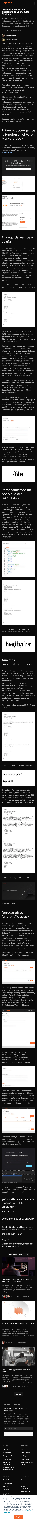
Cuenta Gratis (7, 1480)
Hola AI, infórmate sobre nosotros (8, 1468)
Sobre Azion (7, 1449)
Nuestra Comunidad (24, 1487)
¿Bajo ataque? (25, 1459)
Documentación (26, 1480)
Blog (22, 1449)
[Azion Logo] (7, 3)
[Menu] (33, 3)
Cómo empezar (8, 1483)
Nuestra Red (7, 1452)
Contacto (6, 1490)
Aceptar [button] (18, 1517)
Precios (5, 1486)
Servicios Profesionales (7, 1494)
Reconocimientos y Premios (27, 1463)
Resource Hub (25, 1452)
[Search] (27, 3)
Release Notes (25, 1491)
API (22, 1483)
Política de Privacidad (6, 1463)
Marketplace (7, 153)
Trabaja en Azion (8, 1456)
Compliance (7, 1459)
